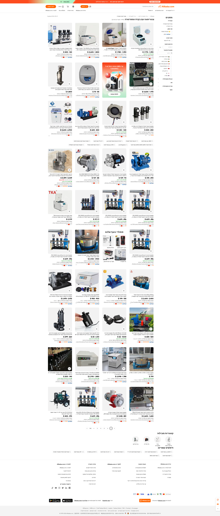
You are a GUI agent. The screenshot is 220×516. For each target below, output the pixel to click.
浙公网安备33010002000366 (138, 513)
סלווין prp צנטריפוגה (108, 144)
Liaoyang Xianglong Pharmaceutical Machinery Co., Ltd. (60, 95)
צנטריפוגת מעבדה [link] (121, 16)
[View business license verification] (125, 513)
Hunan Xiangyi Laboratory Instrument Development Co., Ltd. (141, 95)
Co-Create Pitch (166, 471)
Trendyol (128, 508)
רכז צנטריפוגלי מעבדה (131, 141)
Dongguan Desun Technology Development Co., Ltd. (114, 341)
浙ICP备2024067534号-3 (154, 513)
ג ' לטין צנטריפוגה (78, 451)
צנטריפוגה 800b (154, 455)
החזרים (94, 477)
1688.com (92, 508)
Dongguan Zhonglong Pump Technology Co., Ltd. (87, 341)
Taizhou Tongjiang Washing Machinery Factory (87, 262)
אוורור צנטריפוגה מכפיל (93, 144)
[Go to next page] (87, 428)
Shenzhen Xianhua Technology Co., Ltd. (61, 133)
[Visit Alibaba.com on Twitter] (63, 488)
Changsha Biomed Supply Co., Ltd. (144, 57)
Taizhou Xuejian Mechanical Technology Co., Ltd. (114, 224)
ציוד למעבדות (132, 16)
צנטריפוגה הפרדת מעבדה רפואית (61, 451)
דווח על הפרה (92, 484)
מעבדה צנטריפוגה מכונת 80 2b (81, 141)
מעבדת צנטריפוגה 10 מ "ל (134, 451)
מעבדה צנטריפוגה (118, 451)
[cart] (67, 6)
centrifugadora (122, 144)
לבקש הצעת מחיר (116, 471)
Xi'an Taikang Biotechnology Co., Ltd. (62, 223)
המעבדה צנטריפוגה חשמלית (75, 144)
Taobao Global (117, 508)
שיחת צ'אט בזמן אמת (90, 471)
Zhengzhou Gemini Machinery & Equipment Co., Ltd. (141, 381)
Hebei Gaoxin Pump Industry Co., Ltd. (62, 264)
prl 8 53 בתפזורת (91, 451)
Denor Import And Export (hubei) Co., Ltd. (61, 302)
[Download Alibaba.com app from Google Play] (55, 500)
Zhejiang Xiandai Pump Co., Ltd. (63, 55)
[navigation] (164, 222)
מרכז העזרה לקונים (91, 467)
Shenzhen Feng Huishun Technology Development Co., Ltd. (114, 135)
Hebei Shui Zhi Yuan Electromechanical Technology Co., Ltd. (87, 224)
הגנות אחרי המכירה (141, 477)
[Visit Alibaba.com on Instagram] (59, 488)
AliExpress (85, 508)
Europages (135, 508)
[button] (90, 6)
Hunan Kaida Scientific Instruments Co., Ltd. (87, 55)
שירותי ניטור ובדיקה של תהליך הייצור (137, 480)
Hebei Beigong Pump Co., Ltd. (145, 340)
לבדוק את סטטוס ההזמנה (64, 474)
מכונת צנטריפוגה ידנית (150, 451)
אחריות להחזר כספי (141, 471)
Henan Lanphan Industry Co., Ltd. (63, 184)
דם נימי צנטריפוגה (104, 451)
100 (90, 428)
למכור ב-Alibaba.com (65, 467)
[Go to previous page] (114, 428)
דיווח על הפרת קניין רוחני (89, 480)
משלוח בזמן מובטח (141, 474)
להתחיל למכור (67, 471)
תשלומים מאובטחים (141, 467)
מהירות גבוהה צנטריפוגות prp (114, 141)
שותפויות (68, 480)
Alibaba (152, 16)
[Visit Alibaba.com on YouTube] (56, 488)
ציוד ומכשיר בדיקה (143, 16)
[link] (218, 499)
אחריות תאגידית (167, 474)
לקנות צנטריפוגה (167, 455)
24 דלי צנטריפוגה (98, 141)
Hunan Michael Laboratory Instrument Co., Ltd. (114, 55)
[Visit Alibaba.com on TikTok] (52, 488)
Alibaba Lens (161, 500)
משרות (169, 477)
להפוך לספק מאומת (65, 477)
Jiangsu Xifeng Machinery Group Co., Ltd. (115, 183)
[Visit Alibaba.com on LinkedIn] (66, 488)
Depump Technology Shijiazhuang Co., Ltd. (115, 302)
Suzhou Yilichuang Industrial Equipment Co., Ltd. (141, 224)
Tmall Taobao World (101, 508)
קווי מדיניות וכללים (141, 484)
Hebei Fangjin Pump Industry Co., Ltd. (89, 133)
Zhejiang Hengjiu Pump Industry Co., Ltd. (142, 264)
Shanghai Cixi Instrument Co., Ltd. (63, 340)
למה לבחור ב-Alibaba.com (164, 467)
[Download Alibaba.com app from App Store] (67, 500)
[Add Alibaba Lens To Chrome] (145, 500)
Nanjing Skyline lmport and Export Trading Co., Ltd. (87, 95)
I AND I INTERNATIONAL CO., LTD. (144, 133)
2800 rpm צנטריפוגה (146, 141)
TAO (123, 508)
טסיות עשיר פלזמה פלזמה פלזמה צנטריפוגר (141, 144)
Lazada (110, 508)
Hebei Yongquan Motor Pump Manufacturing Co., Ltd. (141, 181)
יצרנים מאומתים (116, 467)
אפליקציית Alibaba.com (80, 500)
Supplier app (106, 500)
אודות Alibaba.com (166, 464)
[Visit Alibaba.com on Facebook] (70, 488)
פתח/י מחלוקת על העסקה (89, 474)
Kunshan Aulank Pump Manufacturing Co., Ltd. (87, 181)
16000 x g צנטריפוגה (166, 451)
